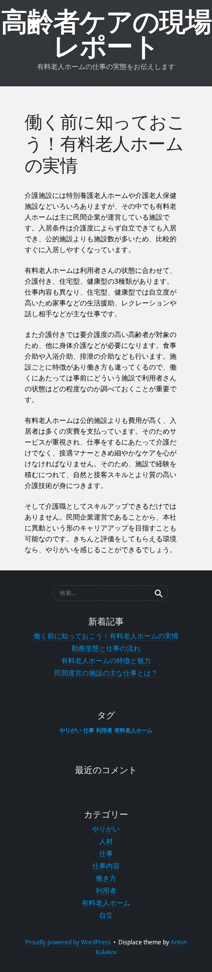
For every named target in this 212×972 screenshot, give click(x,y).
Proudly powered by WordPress (68, 942)
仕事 (88, 730)
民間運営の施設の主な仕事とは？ (106, 672)
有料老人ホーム (133, 730)
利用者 (104, 730)
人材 (106, 841)
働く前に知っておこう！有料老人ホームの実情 (106, 635)
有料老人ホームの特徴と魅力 (106, 660)
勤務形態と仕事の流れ (106, 648)
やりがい (70, 730)
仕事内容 (106, 865)
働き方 (106, 878)
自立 (106, 915)
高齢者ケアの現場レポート (106, 34)
